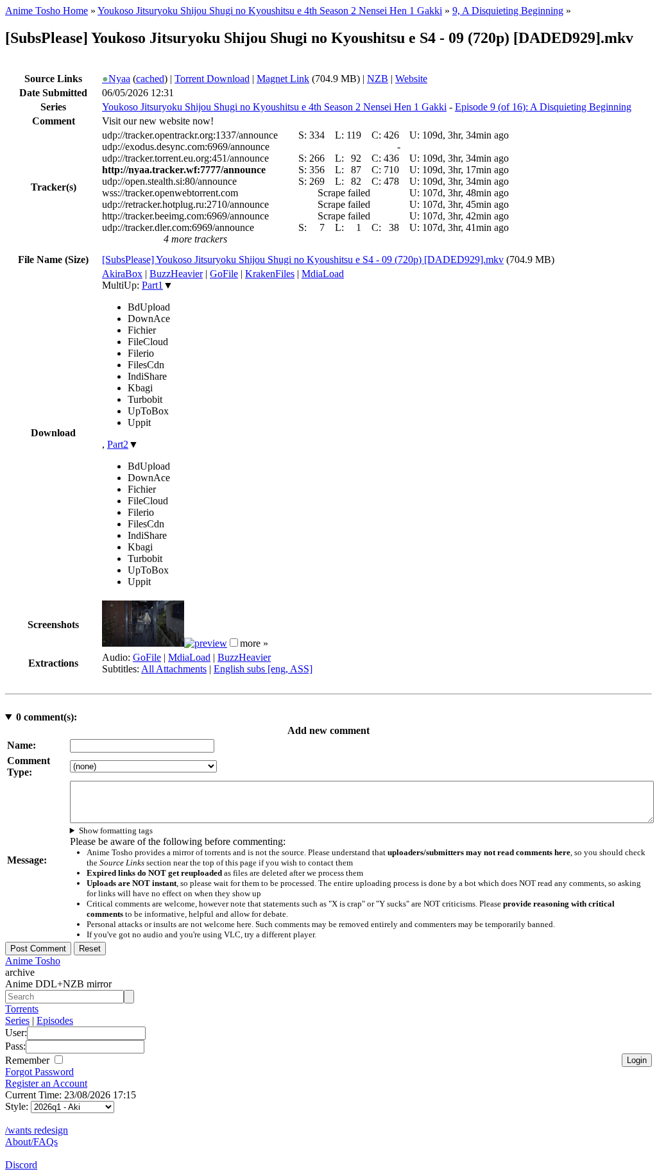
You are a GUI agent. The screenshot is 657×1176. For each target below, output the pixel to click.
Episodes (55, 1020)
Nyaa (116, 78)
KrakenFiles (269, 273)
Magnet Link (283, 78)
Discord (21, 1164)
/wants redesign (36, 1130)
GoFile (224, 273)
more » (254, 643)
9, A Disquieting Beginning (507, 10)
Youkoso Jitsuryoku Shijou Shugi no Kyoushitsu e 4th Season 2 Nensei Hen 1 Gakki (270, 10)
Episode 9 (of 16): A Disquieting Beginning (543, 106)
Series (17, 1020)
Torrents (21, 1008)
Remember (28, 1060)
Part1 (152, 285)
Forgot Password (39, 1071)
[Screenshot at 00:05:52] (205, 643)
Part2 (117, 444)
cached (150, 78)
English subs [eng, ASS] (263, 668)
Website (411, 78)
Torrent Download (212, 78)
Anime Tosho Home (46, 10)
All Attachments (174, 668)
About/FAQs (31, 1141)
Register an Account (46, 1083)
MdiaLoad (323, 273)
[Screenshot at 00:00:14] (143, 643)
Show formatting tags (116, 830)
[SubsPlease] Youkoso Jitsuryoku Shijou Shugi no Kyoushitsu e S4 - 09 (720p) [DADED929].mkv (303, 259)
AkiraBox (122, 273)
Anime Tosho (32, 960)
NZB (377, 78)
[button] (234, 642)
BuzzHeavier (176, 273)
